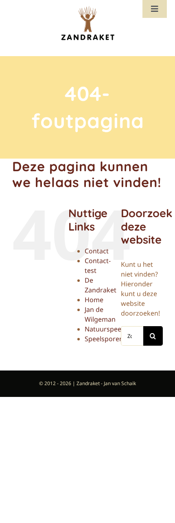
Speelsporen (104, 338)
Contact (97, 250)
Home (94, 299)
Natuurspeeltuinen (114, 329)
